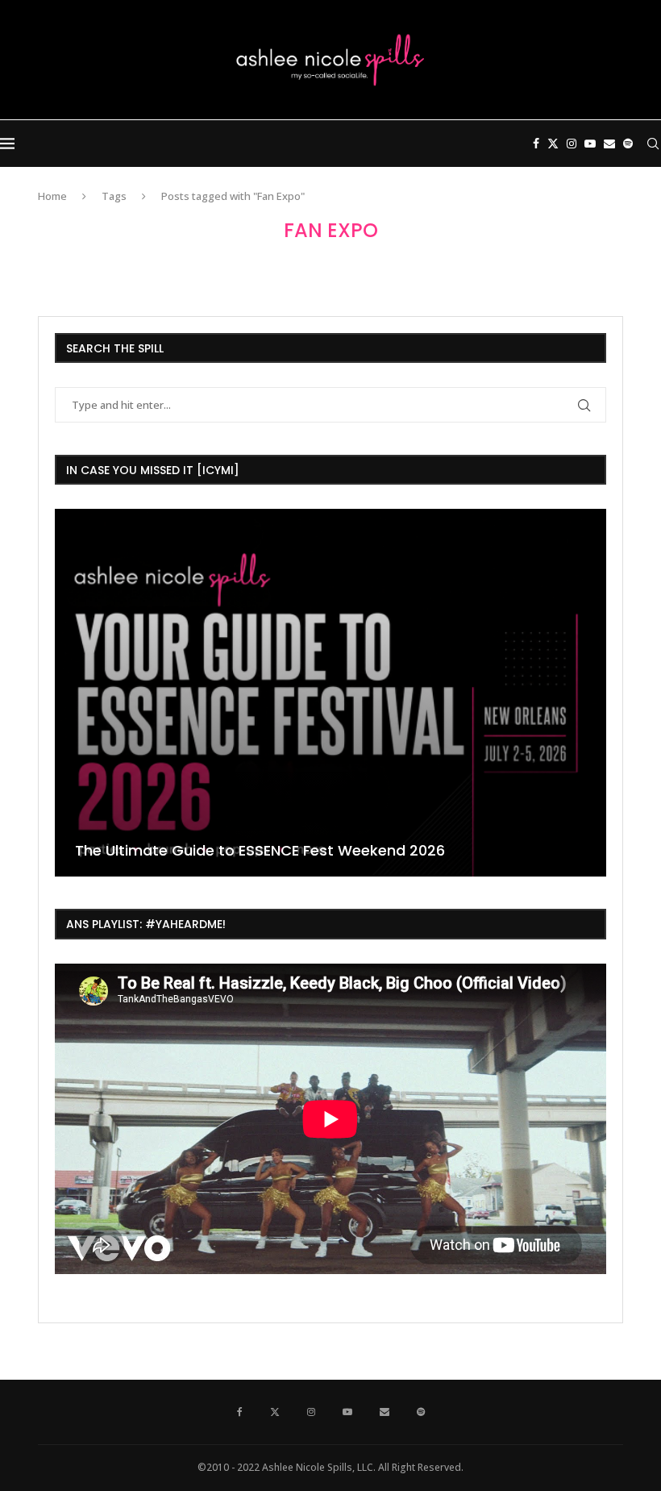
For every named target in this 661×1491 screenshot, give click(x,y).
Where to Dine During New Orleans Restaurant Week (286, 850)
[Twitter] (553, 143)
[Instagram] (571, 143)
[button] (69, 692)
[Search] (653, 143)
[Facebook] (536, 143)
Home (52, 196)
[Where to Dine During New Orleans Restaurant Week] (352, 693)
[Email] (609, 143)
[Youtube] (590, 143)
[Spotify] (628, 143)
